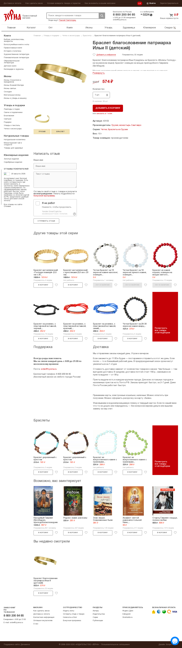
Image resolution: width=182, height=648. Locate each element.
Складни (8, 92)
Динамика (25, 644)
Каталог (31, 28)
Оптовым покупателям (42, 621)
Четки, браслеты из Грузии (114, 130)
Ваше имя (38, 160)
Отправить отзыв (46, 221)
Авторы (96, 611)
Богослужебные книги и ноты (16, 44)
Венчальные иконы (12, 95)
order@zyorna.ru (119, 20)
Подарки (7, 122)
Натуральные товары (16, 136)
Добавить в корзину (108, 108)
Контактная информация (43, 617)
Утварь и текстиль (12, 125)
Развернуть (99, 73)
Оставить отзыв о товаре (73, 614)
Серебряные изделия (13, 162)
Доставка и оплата (12, 3)
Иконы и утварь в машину (15, 98)
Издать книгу (68, 611)
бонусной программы (44, 196)
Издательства (99, 614)
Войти (152, 3)
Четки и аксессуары (71, 36)
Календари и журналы (14, 69)
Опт (50, 28)
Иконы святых (10, 88)
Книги (70, 28)
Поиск (102, 16)
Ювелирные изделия (16, 155)
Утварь (109, 28)
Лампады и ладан (12, 109)
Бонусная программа (72, 621)
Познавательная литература (16, 58)
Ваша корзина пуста (169, 18)
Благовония (9, 116)
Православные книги (13, 48)
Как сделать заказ (34, 3)
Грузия (42, 131)
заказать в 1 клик (104, 113)
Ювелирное (149, 28)
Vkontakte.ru (127, 617)
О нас (35, 624)
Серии (95, 617)
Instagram (126, 614)
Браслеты (87, 36)
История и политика (12, 51)
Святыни (7, 119)
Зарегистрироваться (169, 3)
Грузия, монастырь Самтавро (126, 125)
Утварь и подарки (51, 36)
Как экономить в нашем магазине (100, 3)
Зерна (12, 15)
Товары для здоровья (13, 148)
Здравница (129, 28)
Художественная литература (16, 54)
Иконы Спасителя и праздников (12, 81)
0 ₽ (139, 4)
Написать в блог (70, 617)
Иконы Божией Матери (14, 85)
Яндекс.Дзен (127, 611)
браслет (60, 131)
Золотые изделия (11, 159)
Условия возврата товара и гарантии (64, 3)
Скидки (168, 28)
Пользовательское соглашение (115, 644)
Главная (11, 28)
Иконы (89, 28)
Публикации (98, 621)
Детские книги (10, 66)
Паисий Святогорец (67, 20)
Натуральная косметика (14, 140)
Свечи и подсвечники (13, 112)
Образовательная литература (11, 62)
